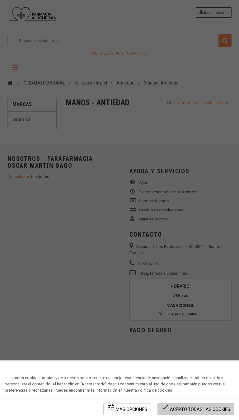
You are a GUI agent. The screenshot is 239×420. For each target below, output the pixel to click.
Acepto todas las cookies (196, 407)
